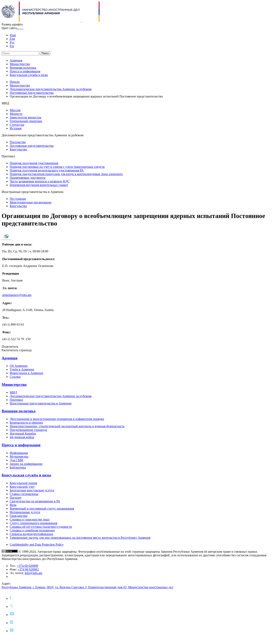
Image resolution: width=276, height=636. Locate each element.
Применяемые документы (27, 177)
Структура (17, 124)
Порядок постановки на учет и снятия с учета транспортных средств (57, 166)
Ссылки (15, 376)
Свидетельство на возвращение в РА (35, 501)
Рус (12, 42)
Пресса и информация (25, 71)
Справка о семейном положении (32, 530)
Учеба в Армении (22, 369)
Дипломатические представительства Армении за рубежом (51, 89)
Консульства (18, 149)
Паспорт (15, 497)
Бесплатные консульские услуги (32, 490)
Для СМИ (16, 460)
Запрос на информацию (26, 464)
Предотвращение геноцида (28, 430)
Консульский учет (22, 486)
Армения (16, 60)
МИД (13, 392)
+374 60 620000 (27, 565)
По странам (18, 198)
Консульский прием (23, 483)
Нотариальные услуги (25, 512)
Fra (12, 46)
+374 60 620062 (28, 569)
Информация (19, 453)
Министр (16, 113)
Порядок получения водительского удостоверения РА (47, 170)
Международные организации (31, 202)
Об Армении (18, 365)
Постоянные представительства (32, 92)
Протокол (16, 399)
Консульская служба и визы (29, 75)
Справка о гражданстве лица (30, 519)
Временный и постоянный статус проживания (42, 508)
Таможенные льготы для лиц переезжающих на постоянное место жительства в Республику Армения (80, 537)
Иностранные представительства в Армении (41, 403)
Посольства (18, 142)
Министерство (20, 64)
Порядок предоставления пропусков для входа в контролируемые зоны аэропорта (66, 174)
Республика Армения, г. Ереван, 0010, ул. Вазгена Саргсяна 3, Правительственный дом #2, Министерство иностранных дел (87, 587)
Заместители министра (25, 117)
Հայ (13, 35)
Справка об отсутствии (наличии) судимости (41, 526)
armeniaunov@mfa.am (16, 295)
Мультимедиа (19, 456)
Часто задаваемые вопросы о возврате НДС (40, 181)
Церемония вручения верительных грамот (39, 185)
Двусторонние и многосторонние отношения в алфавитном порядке (57, 419)
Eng (12, 38)
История (15, 128)
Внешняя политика (23, 67)
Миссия (15, 110)
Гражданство (18, 515)
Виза (13, 505)
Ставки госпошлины (24, 494)
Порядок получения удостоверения (34, 163)
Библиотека (18, 467)
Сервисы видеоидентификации (31, 534)
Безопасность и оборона (26, 422)
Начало (15, 82)
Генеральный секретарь (26, 121)
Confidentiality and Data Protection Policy (37, 544)
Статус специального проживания (33, 523)
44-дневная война (22, 437)
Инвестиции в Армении (26, 373)
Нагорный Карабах (23, 433)
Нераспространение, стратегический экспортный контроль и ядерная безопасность (67, 426)
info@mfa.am (33, 573)
